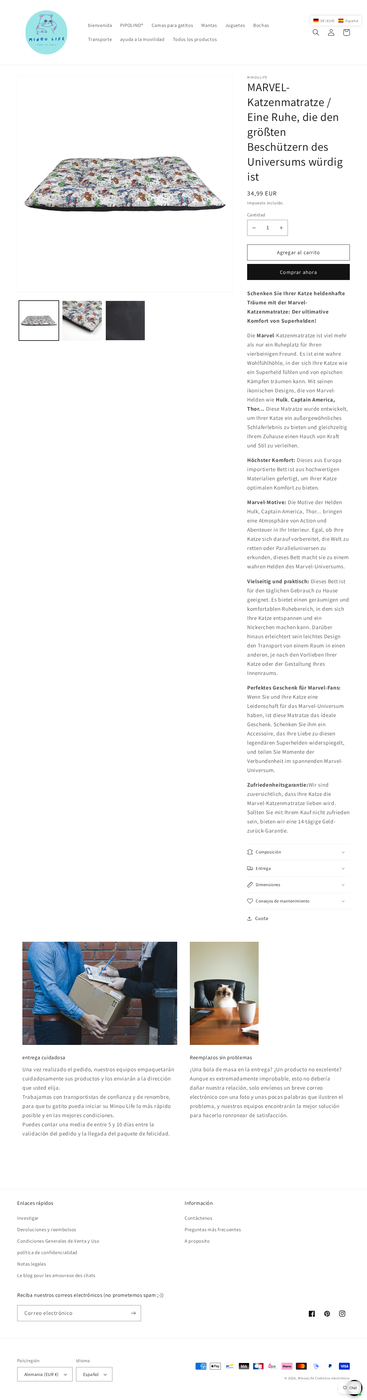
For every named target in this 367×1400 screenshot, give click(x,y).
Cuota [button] (261, 918)
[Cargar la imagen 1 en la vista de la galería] (39, 320)
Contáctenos (198, 1218)
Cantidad (256, 215)
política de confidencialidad (47, 1252)
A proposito (197, 1241)
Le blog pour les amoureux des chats (56, 1275)
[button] (316, 32)
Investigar (28, 1218)
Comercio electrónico (332, 1378)
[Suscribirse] (133, 1313)
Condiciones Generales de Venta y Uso (58, 1241)
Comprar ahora (298, 272)
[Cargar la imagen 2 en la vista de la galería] (82, 320)
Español (91, 1374)
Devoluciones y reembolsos (46, 1229)
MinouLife (306, 1378)
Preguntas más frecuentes (213, 1229)
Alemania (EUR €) (41, 1374)
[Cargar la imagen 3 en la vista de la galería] (125, 320)
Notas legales (31, 1264)
